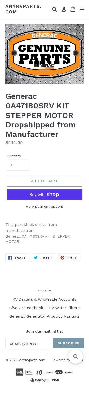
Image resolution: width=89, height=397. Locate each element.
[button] (75, 356)
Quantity (14, 156)
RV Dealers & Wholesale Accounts (44, 299)
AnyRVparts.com (23, 9)
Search (44, 290)
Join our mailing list (44, 331)
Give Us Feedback (26, 307)
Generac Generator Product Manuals (44, 316)
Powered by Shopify (67, 360)
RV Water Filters (64, 307)
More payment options (44, 206)
